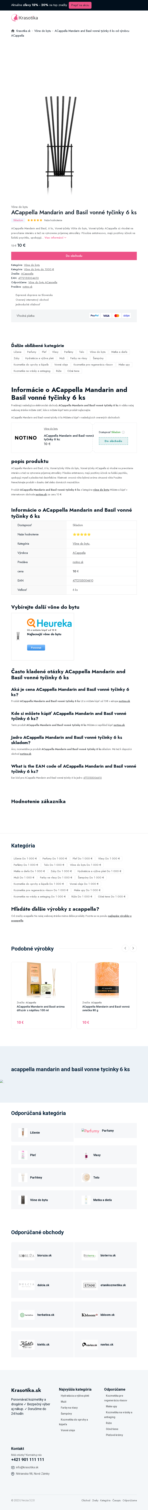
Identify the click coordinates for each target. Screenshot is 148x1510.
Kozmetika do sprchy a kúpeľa (31, 365)
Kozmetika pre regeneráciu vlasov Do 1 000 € (41, 890)
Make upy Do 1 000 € (87, 890)
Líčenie (17, 352)
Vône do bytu (19, 207)
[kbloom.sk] (90, 1314)
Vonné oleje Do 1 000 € (84, 884)
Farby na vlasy (78, 358)
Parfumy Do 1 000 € (55, 859)
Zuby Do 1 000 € (61, 871)
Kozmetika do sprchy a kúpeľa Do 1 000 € (39, 884)
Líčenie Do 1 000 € (25, 859)
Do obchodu (74, 256)
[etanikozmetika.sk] (90, 1284)
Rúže (59, 371)
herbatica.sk (45, 1315)
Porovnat (36, 647)
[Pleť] (22, 1154)
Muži (62, 358)
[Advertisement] (74, 65)
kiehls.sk (43, 1344)
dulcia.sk (43, 1285)
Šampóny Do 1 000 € (91, 878)
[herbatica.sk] (26, 1314)
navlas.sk (107, 1344)
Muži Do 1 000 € (24, 878)
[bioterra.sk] (90, 1255)
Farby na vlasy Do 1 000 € (56, 878)
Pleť (44, 352)
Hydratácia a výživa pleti (39, 358)
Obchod (85, 1500)
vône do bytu (101, 490)
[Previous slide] (125, 948)
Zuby (16, 358)
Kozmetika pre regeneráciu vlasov (93, 365)
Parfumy (31, 352)
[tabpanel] (60, 146)
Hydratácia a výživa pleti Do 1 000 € (99, 871)
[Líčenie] (22, 1132)
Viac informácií (54, 238)
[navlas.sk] (90, 1344)
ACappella (27, 274)
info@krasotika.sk (27, 1467)
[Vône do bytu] (22, 1199)
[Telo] (86, 1177)
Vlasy (55, 352)
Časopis (116, 1500)
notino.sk (27, 287)
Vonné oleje (61, 365)
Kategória (105, 1500)
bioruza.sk (44, 1255)
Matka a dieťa (119, 352)
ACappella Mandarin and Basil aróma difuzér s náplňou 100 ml (41, 1008)
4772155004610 (28, 278)
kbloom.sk (108, 1315)
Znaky (95, 1500)
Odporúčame (130, 1500)
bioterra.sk (108, 1255)
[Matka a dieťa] (86, 1199)
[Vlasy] (86, 1154)
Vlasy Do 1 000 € (109, 859)
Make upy (124, 365)
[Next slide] (133, 948)
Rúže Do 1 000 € (81, 897)
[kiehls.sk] (26, 1344)
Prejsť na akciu (80, 5)
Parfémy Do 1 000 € (26, 865)
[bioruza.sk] (26, 1255)
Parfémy (68, 352)
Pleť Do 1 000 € (82, 859)
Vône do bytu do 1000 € (39, 269)
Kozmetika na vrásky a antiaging (32, 371)
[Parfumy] (90, 1130)
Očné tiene (73, 371)
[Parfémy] (22, 1177)
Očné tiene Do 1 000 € (111, 897)
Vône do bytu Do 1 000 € (85, 865)
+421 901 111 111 (27, 1459)
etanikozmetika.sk (113, 1285)
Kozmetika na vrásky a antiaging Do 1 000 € (40, 897)
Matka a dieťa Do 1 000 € (29, 871)
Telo (81, 352)
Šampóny (98, 358)
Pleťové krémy (114, 1435)
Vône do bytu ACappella (42, 282)
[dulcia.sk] (26, 1284)
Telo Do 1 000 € (54, 865)
